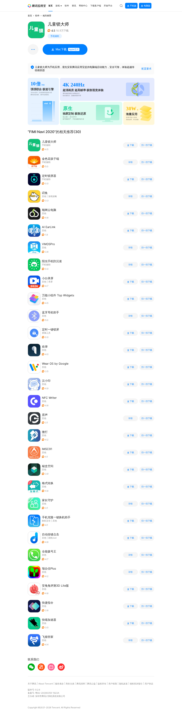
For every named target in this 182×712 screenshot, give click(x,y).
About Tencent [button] (45, 683)
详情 (130, 162)
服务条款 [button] (59, 683)
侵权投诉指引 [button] (136, 683)
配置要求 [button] (146, 68)
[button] (37, 5)
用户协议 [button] (149, 683)
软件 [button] (37, 15)
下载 (132, 145)
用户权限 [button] (112, 683)
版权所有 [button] (102, 683)
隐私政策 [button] (123, 683)
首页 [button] (30, 15)
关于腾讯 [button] (32, 683)
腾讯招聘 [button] (80, 683)
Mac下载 (67, 49)
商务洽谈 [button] (70, 683)
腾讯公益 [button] (91, 683)
